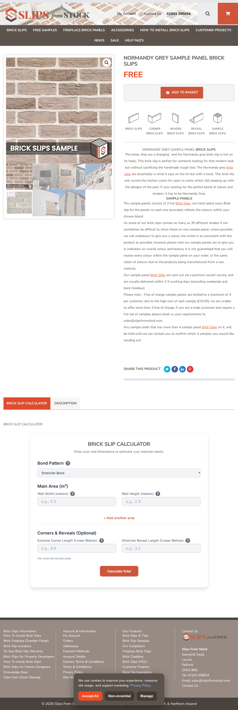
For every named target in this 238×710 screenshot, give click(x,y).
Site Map (69, 677)
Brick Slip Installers (17, 646)
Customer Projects (213, 30)
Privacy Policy (73, 672)
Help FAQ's (134, 40)
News (99, 40)
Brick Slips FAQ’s (134, 661)
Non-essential (119, 696)
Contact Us (152, 13)
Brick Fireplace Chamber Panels (26, 641)
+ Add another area (119, 518)
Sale (115, 40)
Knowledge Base (15, 672)
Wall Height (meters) (140, 494)
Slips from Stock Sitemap (21, 677)
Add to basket (185, 92)
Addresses (70, 646)
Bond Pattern (53, 463)
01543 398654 (179, 13)
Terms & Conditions (77, 667)
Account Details (74, 656)
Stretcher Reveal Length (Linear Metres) (155, 540)
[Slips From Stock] (47, 16)
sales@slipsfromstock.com (211, 680)
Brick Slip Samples (135, 641)
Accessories (122, 30)
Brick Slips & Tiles (135, 635)
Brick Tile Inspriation (137, 672)
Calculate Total (119, 571)
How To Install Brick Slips (164, 30)
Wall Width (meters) (55, 494)
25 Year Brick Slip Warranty (23, 651)
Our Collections (133, 646)
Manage (146, 696)
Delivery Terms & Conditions (83, 661)
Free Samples (45, 30)
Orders (68, 641)
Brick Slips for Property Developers (28, 656)
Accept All (90, 696)
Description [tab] (65, 403)
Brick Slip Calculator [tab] (27, 403)
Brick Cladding (132, 656)
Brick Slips (17, 30)
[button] (106, 62)
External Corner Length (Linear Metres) (69, 540)
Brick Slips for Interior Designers (26, 667)
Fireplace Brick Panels (84, 30)
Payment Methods (76, 651)
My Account (126, 13)
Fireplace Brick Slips (136, 651)
